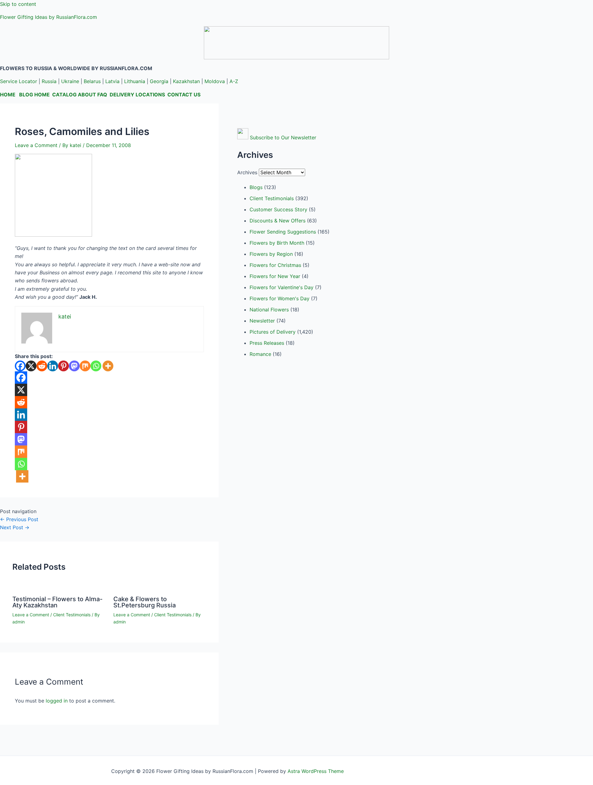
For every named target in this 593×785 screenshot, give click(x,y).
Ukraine (70, 81)
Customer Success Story (278, 209)
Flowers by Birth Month (277, 243)
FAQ (102, 94)
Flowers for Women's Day (279, 298)
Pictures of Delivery (273, 332)
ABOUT (87, 94)
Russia (49, 81)
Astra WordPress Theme (316, 771)
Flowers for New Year (275, 276)
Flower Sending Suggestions (283, 232)
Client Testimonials (71, 614)
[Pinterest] (63, 366)
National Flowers (269, 309)
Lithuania (134, 81)
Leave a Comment (36, 145)
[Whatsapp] (95, 366)
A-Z (233, 81)
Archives (247, 172)
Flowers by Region (271, 254)
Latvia (112, 81)
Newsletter (262, 321)
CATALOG (64, 94)
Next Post (14, 527)
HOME (7, 94)
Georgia (159, 81)
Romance (260, 354)
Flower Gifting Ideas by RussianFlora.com (48, 17)
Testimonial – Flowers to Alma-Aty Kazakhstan (57, 602)
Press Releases (267, 343)
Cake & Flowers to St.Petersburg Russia (144, 602)
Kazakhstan (186, 81)
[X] (31, 366)
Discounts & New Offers (277, 220)
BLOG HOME (34, 94)
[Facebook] (20, 366)
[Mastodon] (74, 366)
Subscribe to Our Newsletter (283, 137)
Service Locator (18, 81)
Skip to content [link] (18, 4)
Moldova (214, 81)
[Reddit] (41, 366)
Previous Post (19, 519)
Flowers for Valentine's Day (281, 287)
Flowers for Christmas (275, 265)
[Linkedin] (52, 366)
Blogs (256, 187)
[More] (108, 366)
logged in (57, 701)
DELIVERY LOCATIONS (137, 94)
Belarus (92, 81)
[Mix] (85, 366)
